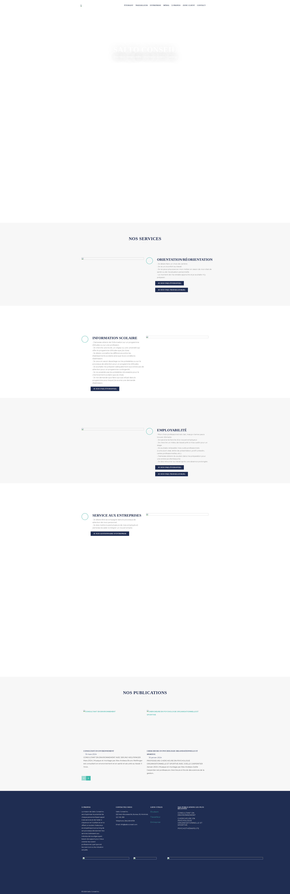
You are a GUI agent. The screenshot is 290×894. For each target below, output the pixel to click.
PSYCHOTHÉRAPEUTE (188, 828)
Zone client (189, 5)
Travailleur (141, 5)
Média (166, 5)
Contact (201, 5)
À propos (176, 5)
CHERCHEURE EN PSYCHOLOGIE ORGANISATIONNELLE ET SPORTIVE (190, 821)
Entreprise (155, 5)
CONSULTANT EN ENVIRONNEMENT (98, 751)
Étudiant (128, 5)
